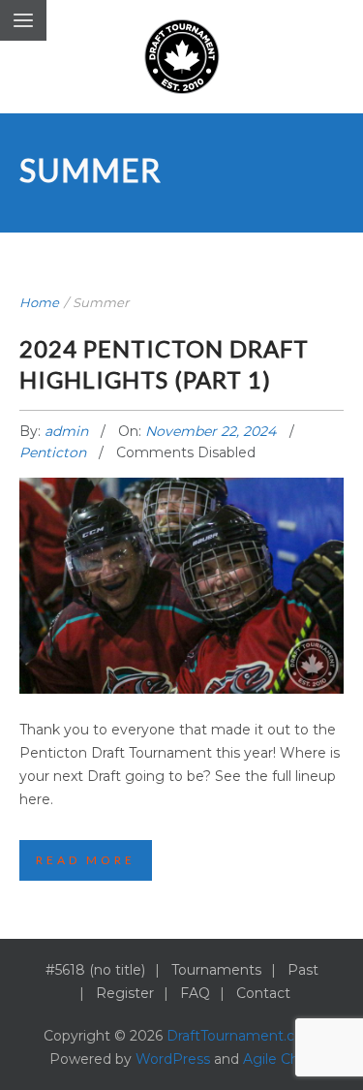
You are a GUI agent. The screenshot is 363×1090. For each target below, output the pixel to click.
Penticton (52, 452)
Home (39, 302)
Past (302, 970)
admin (68, 431)
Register (125, 993)
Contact (263, 993)
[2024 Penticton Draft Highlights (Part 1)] (182, 565)
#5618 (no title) (95, 970)
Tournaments (216, 970)
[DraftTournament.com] (182, 57)
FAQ (195, 993)
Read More (86, 860)
